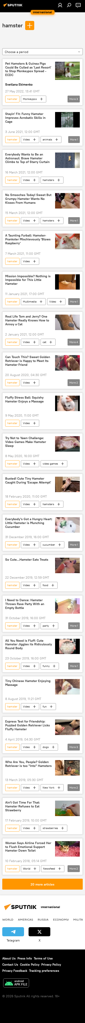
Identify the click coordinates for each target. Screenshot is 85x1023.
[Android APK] (16, 983)
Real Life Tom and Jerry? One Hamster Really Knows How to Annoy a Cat (27, 320)
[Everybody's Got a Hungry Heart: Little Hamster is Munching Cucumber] (67, 525)
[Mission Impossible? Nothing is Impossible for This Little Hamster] (67, 282)
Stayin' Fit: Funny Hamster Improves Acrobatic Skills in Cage (25, 118)
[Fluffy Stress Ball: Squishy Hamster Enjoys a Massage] (67, 403)
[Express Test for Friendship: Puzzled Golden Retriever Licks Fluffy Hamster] (67, 727)
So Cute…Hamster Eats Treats (26, 560)
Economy (61, 919)
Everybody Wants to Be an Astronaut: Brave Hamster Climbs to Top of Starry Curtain (27, 158)
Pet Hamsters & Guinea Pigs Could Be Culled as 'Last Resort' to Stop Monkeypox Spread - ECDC (28, 69)
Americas (25, 919)
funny (46, 666)
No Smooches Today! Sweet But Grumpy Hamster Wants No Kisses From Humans (28, 199)
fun (45, 706)
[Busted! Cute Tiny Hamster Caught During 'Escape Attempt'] (67, 484)
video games (50, 463)
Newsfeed (49, 868)
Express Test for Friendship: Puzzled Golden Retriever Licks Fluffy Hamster (27, 725)
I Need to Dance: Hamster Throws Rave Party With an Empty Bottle (24, 604)
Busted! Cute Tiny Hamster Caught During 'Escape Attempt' (28, 480)
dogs (46, 747)
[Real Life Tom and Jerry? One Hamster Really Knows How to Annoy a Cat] (67, 322)
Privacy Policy (51, 964)
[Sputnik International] (13, 7)
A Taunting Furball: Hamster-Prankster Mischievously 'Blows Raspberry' (28, 239)
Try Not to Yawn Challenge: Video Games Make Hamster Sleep (25, 442)
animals (47, 139)
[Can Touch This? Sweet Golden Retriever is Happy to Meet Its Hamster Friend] (67, 363)
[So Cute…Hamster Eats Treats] (67, 565)
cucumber (49, 544)
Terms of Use (43, 958)
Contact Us (10, 964)
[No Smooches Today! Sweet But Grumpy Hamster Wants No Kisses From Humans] (67, 201)
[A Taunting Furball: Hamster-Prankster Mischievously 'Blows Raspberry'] (67, 241)
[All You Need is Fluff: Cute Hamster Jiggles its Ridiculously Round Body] (67, 646)
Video (26, 139)
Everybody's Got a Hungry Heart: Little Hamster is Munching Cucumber (28, 523)
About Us (9, 958)
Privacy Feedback (14, 971)
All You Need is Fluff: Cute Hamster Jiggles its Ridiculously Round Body (28, 644)
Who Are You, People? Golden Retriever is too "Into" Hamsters (28, 764)
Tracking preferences (44, 971)
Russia (43, 919)
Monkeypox (30, 99)
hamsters (48, 180)
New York (48, 787)
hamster (12, 25)
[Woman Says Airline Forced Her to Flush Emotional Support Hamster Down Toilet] (67, 849)
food (45, 585)
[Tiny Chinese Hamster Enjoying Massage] (67, 687)
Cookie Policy (29, 964)
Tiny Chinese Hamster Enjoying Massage (28, 683)
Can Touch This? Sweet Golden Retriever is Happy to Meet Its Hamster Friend (27, 361)
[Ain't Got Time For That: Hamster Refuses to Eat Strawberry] (67, 808)
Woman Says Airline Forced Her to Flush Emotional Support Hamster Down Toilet (28, 847)
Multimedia (29, 301)
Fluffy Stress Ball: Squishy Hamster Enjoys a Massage (24, 399)
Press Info (24, 958)
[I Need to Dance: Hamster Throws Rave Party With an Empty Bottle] (67, 606)
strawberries (50, 828)
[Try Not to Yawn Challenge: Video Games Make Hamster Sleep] (67, 444)
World (26, 868)
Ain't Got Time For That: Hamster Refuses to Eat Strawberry (22, 806)
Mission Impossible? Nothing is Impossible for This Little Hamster (28, 280)
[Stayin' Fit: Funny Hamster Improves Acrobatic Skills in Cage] (67, 119)
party (46, 625)
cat (44, 342)
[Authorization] (60, 5)
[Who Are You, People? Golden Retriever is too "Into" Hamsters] (67, 768)
